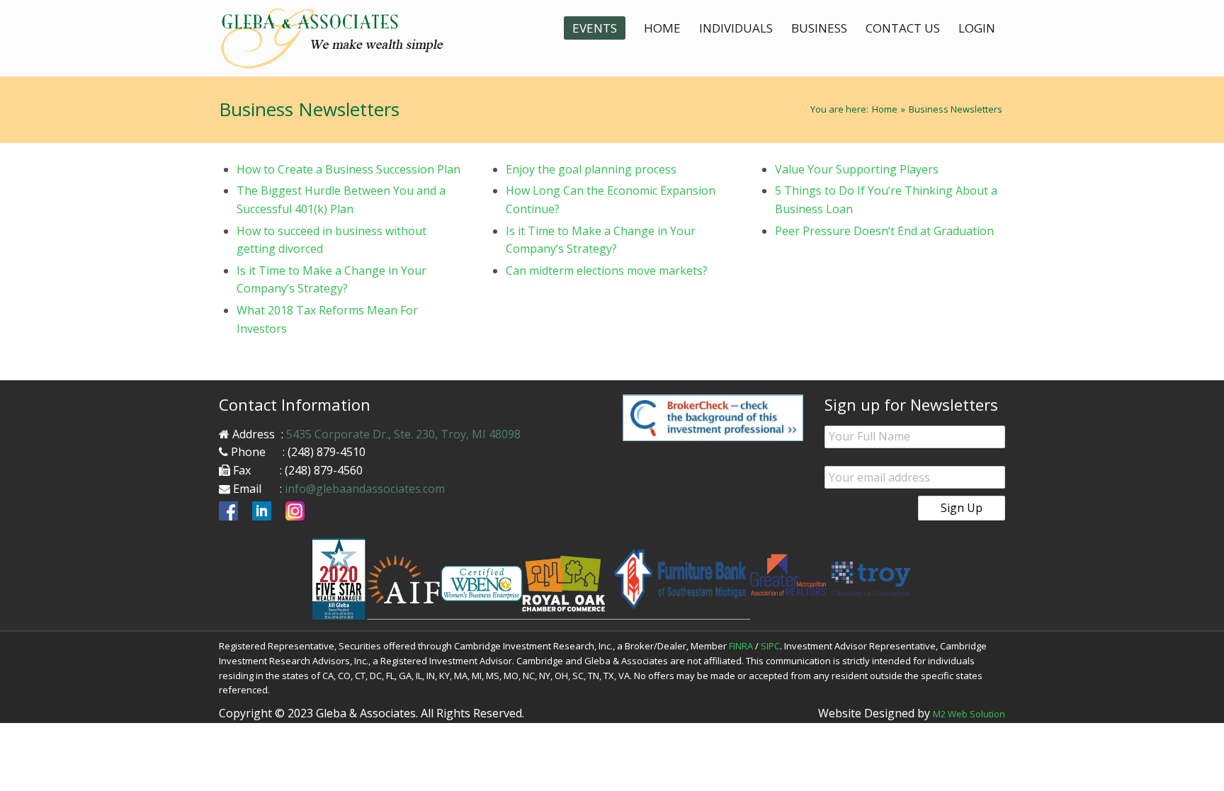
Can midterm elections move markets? (607, 270)
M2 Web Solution (969, 713)
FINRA (741, 645)
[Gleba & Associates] (343, 38)
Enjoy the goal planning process (591, 169)
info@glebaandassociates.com (365, 488)
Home (884, 109)
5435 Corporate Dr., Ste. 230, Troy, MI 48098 (403, 434)
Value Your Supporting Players (857, 169)
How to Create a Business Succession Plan (348, 169)
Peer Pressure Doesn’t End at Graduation (884, 231)
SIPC (770, 645)
